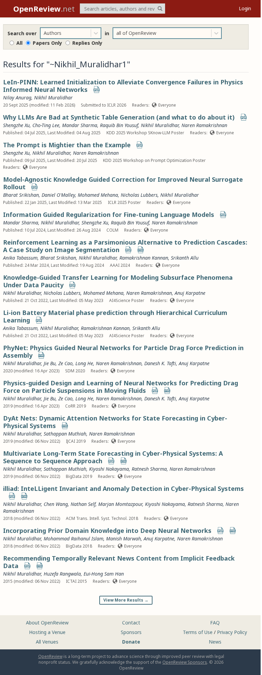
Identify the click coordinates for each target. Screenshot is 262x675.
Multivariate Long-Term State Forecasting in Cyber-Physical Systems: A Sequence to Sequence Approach (113, 457)
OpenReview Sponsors (184, 662)
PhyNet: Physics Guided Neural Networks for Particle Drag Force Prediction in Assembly (123, 351)
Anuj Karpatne (190, 293)
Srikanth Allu (185, 257)
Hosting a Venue (47, 632)
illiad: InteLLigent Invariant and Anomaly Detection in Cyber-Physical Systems (123, 488)
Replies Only (87, 43)
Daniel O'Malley (58, 195)
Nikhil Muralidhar (53, 97)
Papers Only (47, 43)
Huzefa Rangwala (62, 573)
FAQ (215, 622)
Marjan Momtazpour (120, 504)
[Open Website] (140, 250)
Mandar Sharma (79, 125)
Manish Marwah (123, 538)
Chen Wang (56, 504)
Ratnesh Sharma (149, 469)
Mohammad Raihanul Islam (73, 538)
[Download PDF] (96, 90)
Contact (131, 622)
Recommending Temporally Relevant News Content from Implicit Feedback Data (119, 562)
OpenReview (50, 656)
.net (44, 8)
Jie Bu (50, 363)
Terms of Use (198, 632)
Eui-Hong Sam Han (104, 573)
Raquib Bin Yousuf (119, 125)
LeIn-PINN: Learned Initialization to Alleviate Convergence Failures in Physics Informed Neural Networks (123, 86)
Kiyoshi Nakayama (109, 469)
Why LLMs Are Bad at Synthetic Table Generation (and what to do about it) (119, 117)
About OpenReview (47, 622)
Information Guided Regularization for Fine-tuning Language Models (108, 214)
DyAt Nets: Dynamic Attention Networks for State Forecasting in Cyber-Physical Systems (115, 422)
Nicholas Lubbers (139, 195)
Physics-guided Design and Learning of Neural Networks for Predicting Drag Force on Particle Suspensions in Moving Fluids (120, 387)
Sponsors (131, 632)
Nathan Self (83, 504)
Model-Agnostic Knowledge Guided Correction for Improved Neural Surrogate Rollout (123, 183)
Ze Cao (65, 363)
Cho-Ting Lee (45, 125)
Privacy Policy (232, 632)
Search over (22, 33)
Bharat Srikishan (21, 195)
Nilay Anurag (17, 97)
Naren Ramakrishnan (204, 125)
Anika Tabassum (20, 257)
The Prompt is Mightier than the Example (67, 145)
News (215, 641)
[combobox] (44, 33)
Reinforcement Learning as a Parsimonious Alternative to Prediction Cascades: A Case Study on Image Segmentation (125, 246)
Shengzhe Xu (16, 125)
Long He (84, 363)
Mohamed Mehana (98, 195)
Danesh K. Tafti (160, 363)
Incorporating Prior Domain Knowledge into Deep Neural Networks (107, 530)
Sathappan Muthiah (65, 433)
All (19, 43)
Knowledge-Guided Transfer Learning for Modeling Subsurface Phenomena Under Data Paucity (118, 281)
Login (245, 8)
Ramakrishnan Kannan (143, 257)
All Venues (47, 641)
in (107, 33)
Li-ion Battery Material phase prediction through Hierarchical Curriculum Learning (115, 316)
